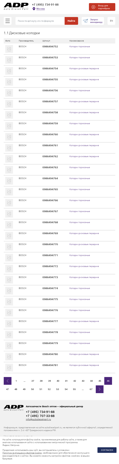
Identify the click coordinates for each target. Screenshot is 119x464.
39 (49, 380)
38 (41, 380)
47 (7, 389)
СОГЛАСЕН (107, 450)
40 (58, 380)
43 (83, 380)
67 (91, 389)
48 (16, 389)
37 (32, 380)
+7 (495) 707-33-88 (40, 416)
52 (49, 389)
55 (74, 389)
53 (57, 389)
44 (91, 380)
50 (32, 389)
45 (100, 380)
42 (74, 380)
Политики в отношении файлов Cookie (22, 452)
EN (111, 20)
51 (41, 389)
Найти (71, 20)
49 (24, 389)
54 (66, 389)
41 (66, 380)
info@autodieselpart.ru (38, 419)
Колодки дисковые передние (84, 68)
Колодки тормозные (79, 46)
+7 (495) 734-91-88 (45, 4)
